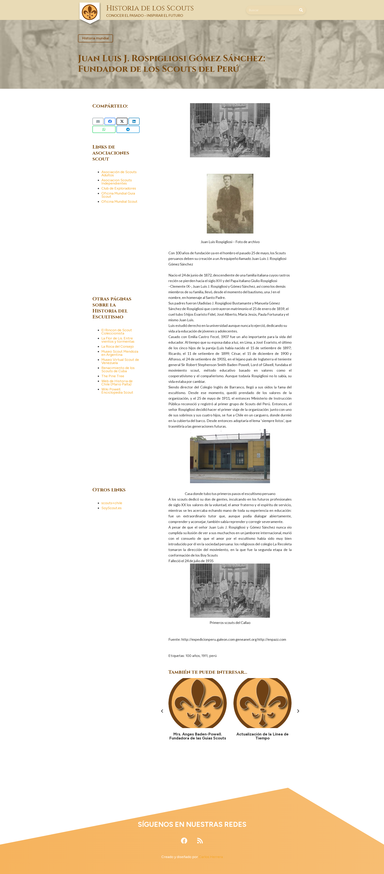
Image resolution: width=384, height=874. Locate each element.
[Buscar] (301, 10)
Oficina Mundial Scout (119, 201)
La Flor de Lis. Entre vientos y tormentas (117, 340)
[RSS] (200, 841)
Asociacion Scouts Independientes (116, 182)
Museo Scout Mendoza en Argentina (119, 353)
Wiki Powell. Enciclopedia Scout (117, 391)
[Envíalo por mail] (98, 121)
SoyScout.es (111, 508)
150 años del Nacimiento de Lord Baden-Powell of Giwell (263, 736)
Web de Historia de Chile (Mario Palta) (117, 382)
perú (213, 656)
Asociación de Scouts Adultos (119, 173)
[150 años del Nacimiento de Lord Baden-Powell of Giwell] (262, 703)
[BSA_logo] (89, 6)
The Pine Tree (112, 376)
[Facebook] (184, 841)
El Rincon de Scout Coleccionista (116, 331)
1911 (204, 656)
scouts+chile (111, 503)
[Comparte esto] (110, 121)
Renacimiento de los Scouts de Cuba (118, 369)
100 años (193, 656)
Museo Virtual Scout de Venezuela (120, 361)
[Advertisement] (122, 249)
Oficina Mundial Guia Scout (118, 195)
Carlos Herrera (211, 857)
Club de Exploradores (118, 188)
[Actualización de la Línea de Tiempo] (198, 703)
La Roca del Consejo (117, 346)
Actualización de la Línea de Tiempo (198, 736)
